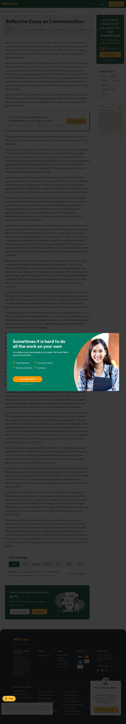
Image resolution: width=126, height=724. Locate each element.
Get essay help (28, 379)
